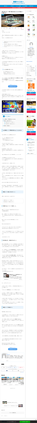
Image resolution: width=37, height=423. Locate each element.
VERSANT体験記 (31, 75)
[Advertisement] (12, 394)
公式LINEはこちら (24, 421)
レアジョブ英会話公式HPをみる (31, 134)
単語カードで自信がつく (7, 125)
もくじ (6, 116)
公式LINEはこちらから (13, 86)
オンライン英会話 (31, 66)
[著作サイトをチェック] (7, 370)
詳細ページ (31, 92)
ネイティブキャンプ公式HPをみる (31, 111)
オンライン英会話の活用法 (32, 70)
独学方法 (31, 72)
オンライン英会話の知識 (32, 67)
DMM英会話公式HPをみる (31, 94)
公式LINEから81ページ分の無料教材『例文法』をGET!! (18, 7)
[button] (35, 11)
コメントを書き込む (12, 412)
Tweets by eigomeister (29, 61)
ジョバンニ (8, 354)
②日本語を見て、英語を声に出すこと (10, 123)
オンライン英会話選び (32, 69)
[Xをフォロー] (18, 370)
